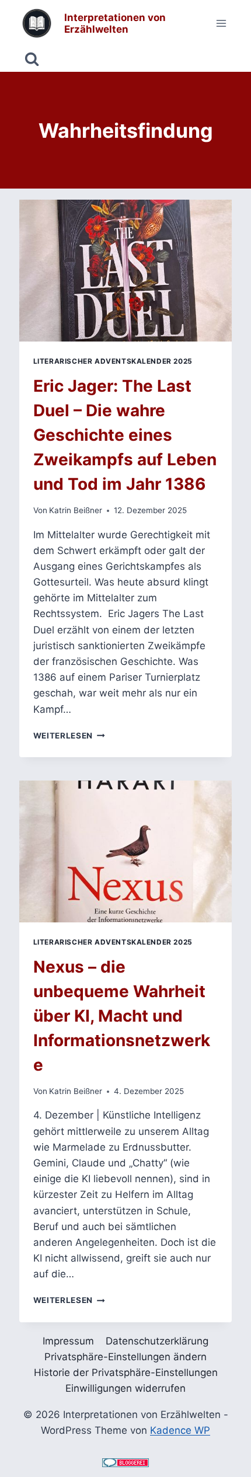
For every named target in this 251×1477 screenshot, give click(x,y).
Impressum (68, 1341)
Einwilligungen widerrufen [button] (125, 1388)
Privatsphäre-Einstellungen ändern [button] (125, 1357)
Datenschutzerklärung (157, 1341)
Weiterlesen (69, 735)
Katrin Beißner (75, 510)
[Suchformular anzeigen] (31, 59)
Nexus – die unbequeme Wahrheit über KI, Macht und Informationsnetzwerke (121, 1016)
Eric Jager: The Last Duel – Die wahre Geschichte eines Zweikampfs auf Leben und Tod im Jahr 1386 (125, 435)
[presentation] (125, 271)
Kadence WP (180, 1430)
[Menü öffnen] (221, 23)
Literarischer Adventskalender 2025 (113, 361)
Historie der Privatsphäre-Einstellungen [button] (126, 1372)
